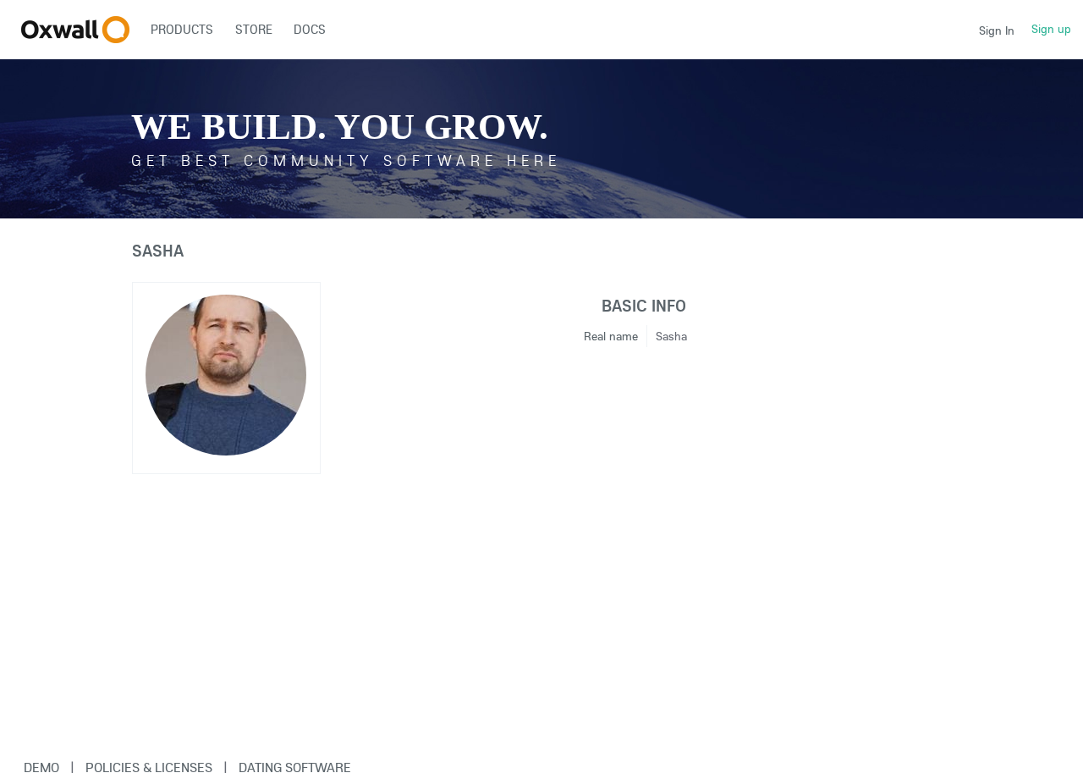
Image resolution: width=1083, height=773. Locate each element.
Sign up (1051, 28)
